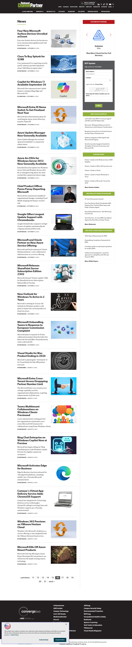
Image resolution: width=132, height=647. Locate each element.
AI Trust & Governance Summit (94, 199)
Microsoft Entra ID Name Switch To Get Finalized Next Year (31, 110)
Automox (99, 46)
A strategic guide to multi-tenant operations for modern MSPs (98, 247)
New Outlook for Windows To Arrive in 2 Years (30, 297)
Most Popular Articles (99, 114)
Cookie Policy (73, 642)
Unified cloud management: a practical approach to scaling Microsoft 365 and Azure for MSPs (97, 255)
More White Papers (91, 261)
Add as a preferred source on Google (89, 3)
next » (52, 582)
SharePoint (71, 11)
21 (45, 582)
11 (33, 578)
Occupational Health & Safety (95, 617)
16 (58, 578)
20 (40, 582)
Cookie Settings (43, 639)
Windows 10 (39, 11)
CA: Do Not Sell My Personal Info (97, 642)
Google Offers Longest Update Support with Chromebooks (30, 217)
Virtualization (105, 11)
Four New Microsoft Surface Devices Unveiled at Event (32, 34)
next (110, 34)
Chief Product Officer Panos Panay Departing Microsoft (31, 189)
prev (87, 34)
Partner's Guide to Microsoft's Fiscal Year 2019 (97, 182)
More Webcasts (90, 224)
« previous (25, 578)
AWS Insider (58, 608)
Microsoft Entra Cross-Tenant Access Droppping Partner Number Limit (32, 381)
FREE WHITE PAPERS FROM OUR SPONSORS (98, 230)
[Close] (66, 624)
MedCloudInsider (60, 617)
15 (53, 578)
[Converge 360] (29, 612)
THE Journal (88, 628)
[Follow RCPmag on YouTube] (110, 4)
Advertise (104, 6)
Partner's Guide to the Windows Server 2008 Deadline (99, 161)
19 (72, 578)
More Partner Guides (92, 187)
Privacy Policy (99, 84)
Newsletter (96, 6)
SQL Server (81, 11)
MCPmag (87, 614)
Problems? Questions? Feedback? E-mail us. (72, 644)
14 (48, 578)
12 (38, 578)
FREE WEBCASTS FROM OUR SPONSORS (98, 193)
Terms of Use (83, 642)
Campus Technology (61, 611)
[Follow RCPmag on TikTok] (104, 5)
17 (62, 578)
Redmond (87, 620)
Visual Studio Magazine (92, 631)
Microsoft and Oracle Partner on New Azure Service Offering (30, 243)
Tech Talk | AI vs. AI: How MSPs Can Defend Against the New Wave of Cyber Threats (98, 219)
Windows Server (93, 11)
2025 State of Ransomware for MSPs (96, 236)
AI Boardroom (58, 605)
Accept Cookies (60, 640)
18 (67, 578)
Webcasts (82, 6)
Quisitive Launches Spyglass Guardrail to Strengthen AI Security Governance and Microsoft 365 (97, 146)
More (110, 6)
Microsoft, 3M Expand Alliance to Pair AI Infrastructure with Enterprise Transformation (98, 126)
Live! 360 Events (59, 614)
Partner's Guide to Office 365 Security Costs (98, 166)
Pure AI (56, 620)
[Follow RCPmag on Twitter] (101, 4)
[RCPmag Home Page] (30, 5)
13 (43, 578)
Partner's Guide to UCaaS (92, 170)
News (59, 6)
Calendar (66, 6)
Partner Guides (98, 154)
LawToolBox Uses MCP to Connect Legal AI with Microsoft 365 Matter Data (98, 120)
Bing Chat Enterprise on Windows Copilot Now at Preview (32, 440)
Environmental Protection (93, 611)
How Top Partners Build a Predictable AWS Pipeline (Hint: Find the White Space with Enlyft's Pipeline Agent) (98, 205)
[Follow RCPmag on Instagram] (107, 5)
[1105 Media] (26, 618)
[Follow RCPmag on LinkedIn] (99, 5)
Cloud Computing (27, 11)
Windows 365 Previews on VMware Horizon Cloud (31, 524)
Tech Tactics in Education (93, 625)
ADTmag (87, 605)
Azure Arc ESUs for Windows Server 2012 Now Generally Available (32, 161)
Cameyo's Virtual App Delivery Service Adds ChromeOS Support (30, 494)
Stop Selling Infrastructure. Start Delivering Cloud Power (98, 213)
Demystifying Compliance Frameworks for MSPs (97, 241)
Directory (89, 6)
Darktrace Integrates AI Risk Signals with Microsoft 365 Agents (97, 139)
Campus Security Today (92, 608)
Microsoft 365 (51, 11)
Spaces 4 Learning (90, 622)
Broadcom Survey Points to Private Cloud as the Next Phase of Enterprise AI (98, 132)
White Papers (73, 6)
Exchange (62, 11)
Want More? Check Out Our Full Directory (98, 54)
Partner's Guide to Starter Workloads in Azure (97, 176)
